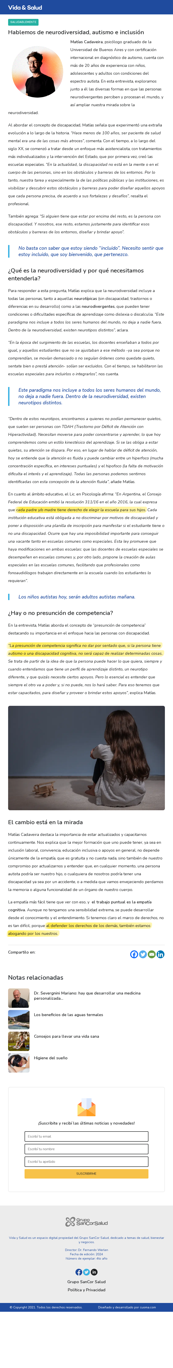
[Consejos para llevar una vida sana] (19, 1041)
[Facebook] (134, 954)
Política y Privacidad (86, 1290)
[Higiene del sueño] (19, 1063)
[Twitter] (143, 954)
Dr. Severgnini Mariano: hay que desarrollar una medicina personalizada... (87, 995)
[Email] (152, 954)
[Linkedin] (160, 954)
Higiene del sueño (51, 1058)
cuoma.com (148, 1307)
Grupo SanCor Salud (86, 1282)
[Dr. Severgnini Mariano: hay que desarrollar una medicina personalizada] (19, 998)
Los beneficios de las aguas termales (68, 1014)
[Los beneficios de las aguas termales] (19, 1019)
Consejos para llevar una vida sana (66, 1036)
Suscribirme (86, 1174)
